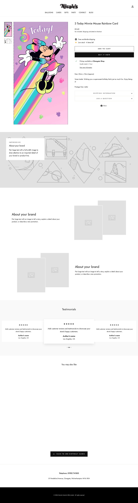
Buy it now (104, 55)
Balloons (49, 12)
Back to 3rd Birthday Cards (70, 454)
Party (73, 12)
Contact (82, 12)
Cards (58, 12)
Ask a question (104, 98)
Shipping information (104, 93)
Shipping (85, 32)
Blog (91, 12)
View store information (86, 68)
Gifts (66, 12)
